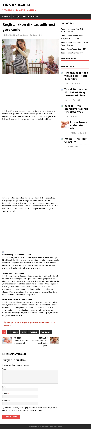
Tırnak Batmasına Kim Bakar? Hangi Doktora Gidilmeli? (76, 92)
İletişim (16, 17)
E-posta (5, 394)
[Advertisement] (30, 93)
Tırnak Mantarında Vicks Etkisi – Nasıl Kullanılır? (76, 76)
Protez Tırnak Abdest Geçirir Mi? (73, 49)
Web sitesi (6, 400)
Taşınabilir (45, 332)
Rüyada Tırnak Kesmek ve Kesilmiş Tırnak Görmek (76, 108)
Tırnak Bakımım (23, 35)
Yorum (4, 369)
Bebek (15, 332)
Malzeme (33, 332)
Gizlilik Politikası (30, 17)
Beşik (24, 332)
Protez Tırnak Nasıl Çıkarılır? (71, 53)
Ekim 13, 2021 (10, 35)
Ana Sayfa (6, 17)
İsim (4, 387)
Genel (35, 35)
